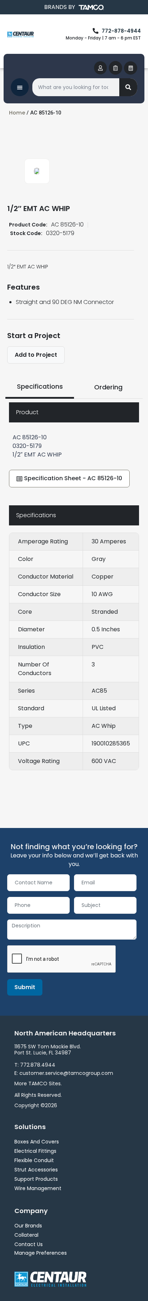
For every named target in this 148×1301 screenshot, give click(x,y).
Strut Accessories (36, 1169)
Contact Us (28, 1244)
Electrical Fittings (35, 1151)
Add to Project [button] (36, 355)
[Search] (128, 87)
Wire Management (37, 1188)
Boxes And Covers (36, 1141)
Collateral (26, 1235)
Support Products (36, 1179)
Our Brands (28, 1225)
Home (17, 112)
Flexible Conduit (34, 1160)
